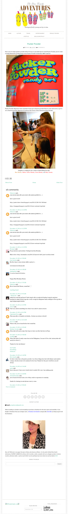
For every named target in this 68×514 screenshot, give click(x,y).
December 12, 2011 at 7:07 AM (18, 282)
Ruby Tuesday (49, 172)
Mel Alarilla (13, 357)
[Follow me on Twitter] (28, 396)
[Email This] (6, 178)
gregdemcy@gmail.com (17, 405)
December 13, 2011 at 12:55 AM (18, 320)
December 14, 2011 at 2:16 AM (18, 366)
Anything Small (14, 290)
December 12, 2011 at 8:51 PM (18, 312)
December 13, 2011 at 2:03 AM (18, 327)
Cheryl (12, 307)
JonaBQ (12, 336)
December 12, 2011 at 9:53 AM (18, 293)
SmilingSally (13, 271)
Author (19, 33)
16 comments (41, 47)
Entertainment (40, 33)
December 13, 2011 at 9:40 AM (18, 334)
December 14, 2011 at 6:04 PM (18, 374)
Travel (28, 33)
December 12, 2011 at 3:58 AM (18, 258)
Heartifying (13, 349)
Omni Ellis (49, 411)
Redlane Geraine (14, 329)
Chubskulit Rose (14, 314)
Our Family (13, 348)
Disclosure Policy (39, 36)
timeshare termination (34, 411)
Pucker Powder (34, 44)
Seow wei (12, 321)
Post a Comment (10, 387)
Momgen (12, 249)
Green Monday (39, 172)
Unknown (12, 193)
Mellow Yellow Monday (28, 172)
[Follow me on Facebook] (25, 396)
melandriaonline (14, 375)
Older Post (59, 182)
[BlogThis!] (7, 178)
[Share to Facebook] (11, 178)
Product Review (54, 33)
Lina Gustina (13, 260)
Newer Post (8, 182)
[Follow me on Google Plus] (32, 396)
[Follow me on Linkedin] (39, 396)
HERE (56, 456)
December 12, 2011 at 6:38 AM (18, 269)
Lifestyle (26, 36)
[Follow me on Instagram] (43, 396)
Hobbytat (12, 351)
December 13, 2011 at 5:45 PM (18, 355)
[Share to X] (9, 178)
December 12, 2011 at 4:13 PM (18, 305)
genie (11, 368)
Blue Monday (18, 172)
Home (9, 33)
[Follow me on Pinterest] (35, 396)
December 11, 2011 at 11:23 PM (18, 210)
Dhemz (27, 47)
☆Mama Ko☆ (13, 295)
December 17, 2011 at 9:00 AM (18, 385)
